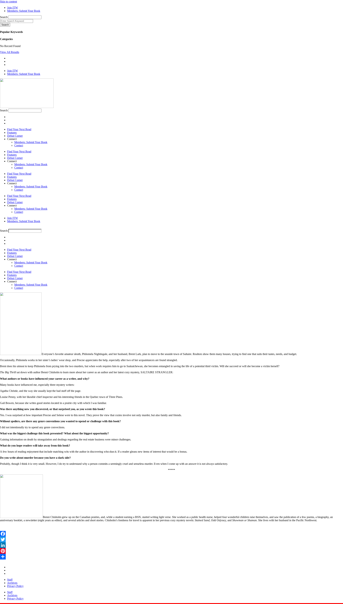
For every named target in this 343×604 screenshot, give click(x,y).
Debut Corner (15, 135)
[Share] (171, 556)
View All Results (9, 52)
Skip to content (8, 1)
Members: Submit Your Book (30, 142)
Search (4, 17)
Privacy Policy (15, 586)
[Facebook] (171, 534)
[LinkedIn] (171, 545)
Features (12, 132)
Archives (12, 582)
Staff (10, 579)
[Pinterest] (171, 551)
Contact (18, 145)
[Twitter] (171, 539)
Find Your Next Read (19, 129)
